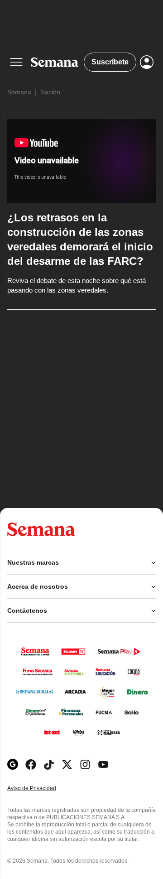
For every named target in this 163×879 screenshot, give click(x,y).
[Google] (12, 764)
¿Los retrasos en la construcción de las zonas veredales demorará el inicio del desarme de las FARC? (80, 239)
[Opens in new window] (30, 764)
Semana (19, 92)
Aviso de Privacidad (41, 788)
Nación (50, 92)
